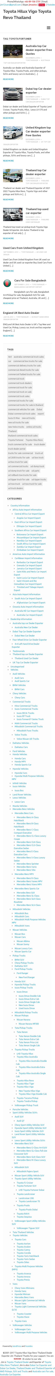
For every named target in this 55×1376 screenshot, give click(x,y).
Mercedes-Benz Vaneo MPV (29, 881)
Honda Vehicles (20, 754)
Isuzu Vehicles (19, 786)
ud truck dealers (15, 488)
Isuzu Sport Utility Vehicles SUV (29, 1131)
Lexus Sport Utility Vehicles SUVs (30, 1140)
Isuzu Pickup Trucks (24, 987)
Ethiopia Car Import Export (29, 526)
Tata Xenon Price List (28, 1042)
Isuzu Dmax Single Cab (29, 1002)
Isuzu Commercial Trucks (26, 709)
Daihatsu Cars (21, 747)
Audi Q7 (20, 1121)
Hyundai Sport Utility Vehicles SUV (31, 1128)
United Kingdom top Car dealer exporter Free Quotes (38, 131)
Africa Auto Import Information (27, 510)
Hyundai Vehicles (20, 769)
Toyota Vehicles (20, 1235)
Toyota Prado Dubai (28, 1209)
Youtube (51, 4)
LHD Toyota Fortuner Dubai (31, 1190)
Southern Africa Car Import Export (30, 530)
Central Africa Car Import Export (30, 514)
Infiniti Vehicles (20, 783)
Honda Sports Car (23, 764)
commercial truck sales (19, 396)
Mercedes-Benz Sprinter (28, 864)
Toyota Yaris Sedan (26, 1259)
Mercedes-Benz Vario (27, 867)
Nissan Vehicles (20, 930)
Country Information (20, 505)
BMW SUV (19, 960)
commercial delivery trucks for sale (24, 365)
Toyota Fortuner (15, 440)
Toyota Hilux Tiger (25, 1083)
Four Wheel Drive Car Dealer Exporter (30, 640)
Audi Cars (19, 678)
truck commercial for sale (20, 444)
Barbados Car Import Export (30, 562)
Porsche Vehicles (20, 1109)
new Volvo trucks (16, 427)
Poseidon (28, 1346)
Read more (8, 79)
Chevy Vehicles (19, 693)
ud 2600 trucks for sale (19, 457)
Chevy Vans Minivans (24, 1288)
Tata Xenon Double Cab (30, 1036)
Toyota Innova (23, 1276)
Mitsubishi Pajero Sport (27, 1171)
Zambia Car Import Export (29, 547)
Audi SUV (19, 1116)
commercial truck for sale (20, 387)
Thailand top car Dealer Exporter (28, 654)
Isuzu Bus (19, 790)
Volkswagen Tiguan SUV (28, 1228)
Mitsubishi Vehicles (21, 909)
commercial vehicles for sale (21, 409)
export (41, 414)
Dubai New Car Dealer (25, 635)
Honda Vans (20, 1291)
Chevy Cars (20, 697)
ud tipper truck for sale (18, 479)
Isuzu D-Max (14, 418)
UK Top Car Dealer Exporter (25, 662)
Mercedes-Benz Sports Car (27, 888)
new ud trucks (28, 418)
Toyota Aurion (23, 1243)
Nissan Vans (20, 1303)
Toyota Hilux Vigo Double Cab (33, 1094)
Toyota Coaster (24, 1314)
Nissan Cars (20, 937)
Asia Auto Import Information (26, 594)
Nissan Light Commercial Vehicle (30, 1300)
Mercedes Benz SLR (26, 892)
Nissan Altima (23, 941)
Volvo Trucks (21, 735)
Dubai (39, 409)
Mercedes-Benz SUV (24, 1143)
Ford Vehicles (19, 751)
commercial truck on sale (19, 392)
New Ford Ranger (27, 977)
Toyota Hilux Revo (34, 440)
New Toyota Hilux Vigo (29, 1091)
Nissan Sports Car (23, 951)
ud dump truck (37, 466)
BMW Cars (19, 689)
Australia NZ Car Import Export (29, 611)
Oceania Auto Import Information (28, 607)
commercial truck (16, 379)
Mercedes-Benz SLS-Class (29, 905)
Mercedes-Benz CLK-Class (29, 842)
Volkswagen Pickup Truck (26, 1105)
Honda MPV (20, 761)
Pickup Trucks (19, 955)
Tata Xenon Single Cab (29, 1045)
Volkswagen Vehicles (22, 1325)
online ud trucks (33, 427)
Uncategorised (17, 666)
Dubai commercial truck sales (21, 414)
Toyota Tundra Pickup (27, 1101)
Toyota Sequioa (24, 1217)
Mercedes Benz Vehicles (24, 809)
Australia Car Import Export (29, 615)
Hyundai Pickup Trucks (25, 984)
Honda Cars (20, 758)
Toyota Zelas (23, 1262)
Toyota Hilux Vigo (25, 1087)
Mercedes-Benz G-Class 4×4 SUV (32, 1147)
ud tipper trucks (39, 479)
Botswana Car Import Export (30, 534)
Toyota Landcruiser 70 (29, 1201)
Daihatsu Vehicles (21, 743)
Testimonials (19, 651)
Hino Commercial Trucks (26, 706)
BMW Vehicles (19, 685)
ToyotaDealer (32, 60)
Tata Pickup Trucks (23, 1028)
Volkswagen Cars (23, 1329)
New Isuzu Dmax (26, 1005)
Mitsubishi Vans (22, 926)
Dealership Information (21, 619)
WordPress (17, 1346)
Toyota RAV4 (23, 1214)
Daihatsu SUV (21, 966)
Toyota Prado (23, 1205)
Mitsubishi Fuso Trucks (27, 730)
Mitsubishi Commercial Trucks (29, 726)
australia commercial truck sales (29, 357)
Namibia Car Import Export (29, 540)
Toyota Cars (20, 1239)
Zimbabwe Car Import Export (30, 550)
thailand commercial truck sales (23, 435)
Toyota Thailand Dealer (18, 1362)
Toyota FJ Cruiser (25, 1183)
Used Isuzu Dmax (27, 1008)
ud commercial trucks (18, 466)
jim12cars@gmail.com (10, 4)
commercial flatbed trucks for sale (24, 374)
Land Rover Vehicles (22, 794)
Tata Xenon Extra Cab (29, 1039)
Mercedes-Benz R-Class (27, 878)
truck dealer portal (16, 449)
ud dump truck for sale (18, 471)
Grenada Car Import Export (29, 565)
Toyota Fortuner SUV (26, 1186)
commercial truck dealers (20, 383)
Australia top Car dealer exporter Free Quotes (39, 50)
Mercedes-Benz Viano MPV (29, 884)
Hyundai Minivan (22, 1294)
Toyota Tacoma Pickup (27, 1098)
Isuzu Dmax (22, 992)
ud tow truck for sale (32, 484)
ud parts (35, 471)
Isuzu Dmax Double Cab (30, 996)
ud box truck (37, 457)
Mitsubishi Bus (21, 913)
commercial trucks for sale (20, 400)
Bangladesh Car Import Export (28, 287)
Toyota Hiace (23, 1317)
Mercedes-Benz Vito (26, 870)
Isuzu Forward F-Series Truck (30, 719)
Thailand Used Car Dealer (26, 658)
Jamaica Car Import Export (29, 568)
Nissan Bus (20, 934)
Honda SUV (20, 981)
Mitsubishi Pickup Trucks (26, 1012)
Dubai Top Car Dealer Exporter (27, 631)
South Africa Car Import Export (31, 544)
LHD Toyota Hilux (25, 1054)
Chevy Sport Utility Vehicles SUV (29, 1125)
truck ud (39, 453)
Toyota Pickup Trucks (25, 1049)
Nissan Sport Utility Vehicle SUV (29, 1175)
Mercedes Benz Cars (24, 813)
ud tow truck (14, 484)
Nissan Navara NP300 (29, 1024)
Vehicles (14, 670)
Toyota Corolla (24, 1253)
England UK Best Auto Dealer (21, 312)
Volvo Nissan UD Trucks (28, 739)
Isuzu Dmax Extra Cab (29, 999)
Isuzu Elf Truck (23, 716)
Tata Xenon (22, 1032)
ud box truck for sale (17, 462)
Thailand (12, 431)
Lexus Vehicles (19, 798)
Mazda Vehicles (20, 806)
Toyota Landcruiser (26, 1194)
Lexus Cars (20, 802)
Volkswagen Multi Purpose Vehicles (31, 1332)
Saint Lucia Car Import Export (30, 578)
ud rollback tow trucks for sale (22, 475)
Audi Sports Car (22, 681)
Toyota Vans (21, 1321)
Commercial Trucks (22, 702)
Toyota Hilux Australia (27, 1057)
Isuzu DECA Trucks (25, 713)
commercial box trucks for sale (27, 361)
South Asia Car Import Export (28, 598)
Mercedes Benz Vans (24, 1297)
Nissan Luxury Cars (23, 948)
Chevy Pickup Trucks (24, 963)
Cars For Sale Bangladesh (30, 280)
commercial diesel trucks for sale (23, 370)
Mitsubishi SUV (22, 1167)
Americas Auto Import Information (29, 554)
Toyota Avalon (24, 1247)
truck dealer (39, 444)
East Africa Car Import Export (28, 522)
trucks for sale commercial (20, 453)
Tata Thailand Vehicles (23, 1232)
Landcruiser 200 (26, 1198)
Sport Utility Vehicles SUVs (25, 1112)
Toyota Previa (23, 1280)
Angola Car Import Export (29, 518)
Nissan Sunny (23, 944)
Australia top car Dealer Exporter (28, 623)
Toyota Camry (23, 1250)
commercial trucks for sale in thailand (25, 405)
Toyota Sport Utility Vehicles (28, 1178)
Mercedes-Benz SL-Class (28, 896)
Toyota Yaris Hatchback (28, 1256)
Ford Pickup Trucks (23, 969)
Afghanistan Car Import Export (31, 602)
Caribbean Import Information (28, 558)
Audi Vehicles (19, 674)
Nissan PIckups (22, 1015)
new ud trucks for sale (18, 422)
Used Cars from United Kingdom (23, 248)
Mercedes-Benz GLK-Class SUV (31, 1157)
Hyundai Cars (21, 773)
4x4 (10, 357)
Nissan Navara (23, 1019)
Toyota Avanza (24, 1273)
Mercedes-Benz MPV (24, 874)
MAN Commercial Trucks (26, 723)
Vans (15, 1284)
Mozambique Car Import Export (31, 537)
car (9, 361)
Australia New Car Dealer (26, 627)
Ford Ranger (22, 973)
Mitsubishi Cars (22, 916)
